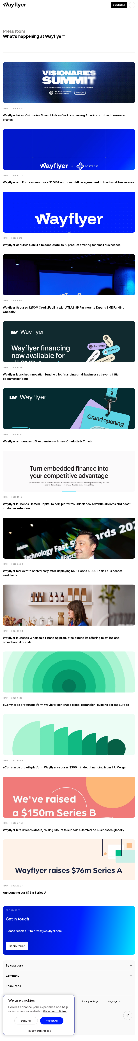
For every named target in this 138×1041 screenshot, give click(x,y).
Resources (13, 986)
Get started (119, 5)
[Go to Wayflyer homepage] (14, 5)
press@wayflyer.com (48, 931)
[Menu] (132, 5)
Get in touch (17, 946)
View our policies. (55, 1011)
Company (12, 975)
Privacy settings (90, 1001)
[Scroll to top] (127, 1015)
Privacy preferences (39, 1030)
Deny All (26, 1020)
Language (112, 1001)
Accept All (52, 1020)
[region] (39, 1015)
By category (14, 965)
